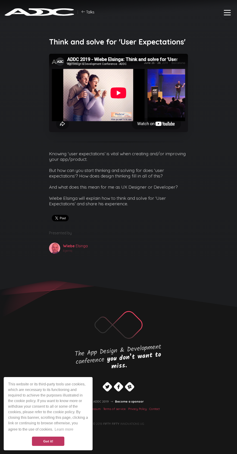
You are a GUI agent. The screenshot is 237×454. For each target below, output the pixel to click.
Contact (154, 409)
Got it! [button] (48, 441)
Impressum (93, 409)
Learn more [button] (64, 429)
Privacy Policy (137, 409)
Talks (89, 12)
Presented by (60, 233)
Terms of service (114, 409)
